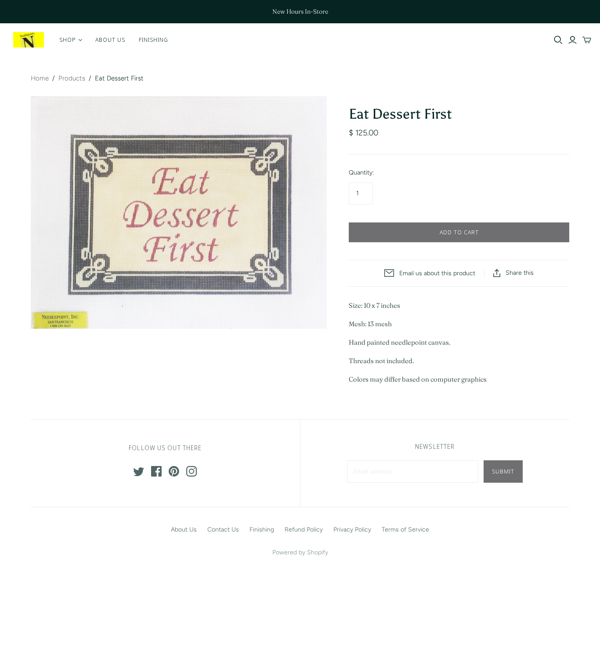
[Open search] (558, 40)
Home (40, 78)
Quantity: (361, 172)
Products (71, 78)
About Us (110, 40)
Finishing (153, 40)
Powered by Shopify (300, 552)
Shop (67, 40)
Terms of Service (405, 529)
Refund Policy (304, 529)
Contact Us (223, 529)
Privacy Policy (352, 529)
